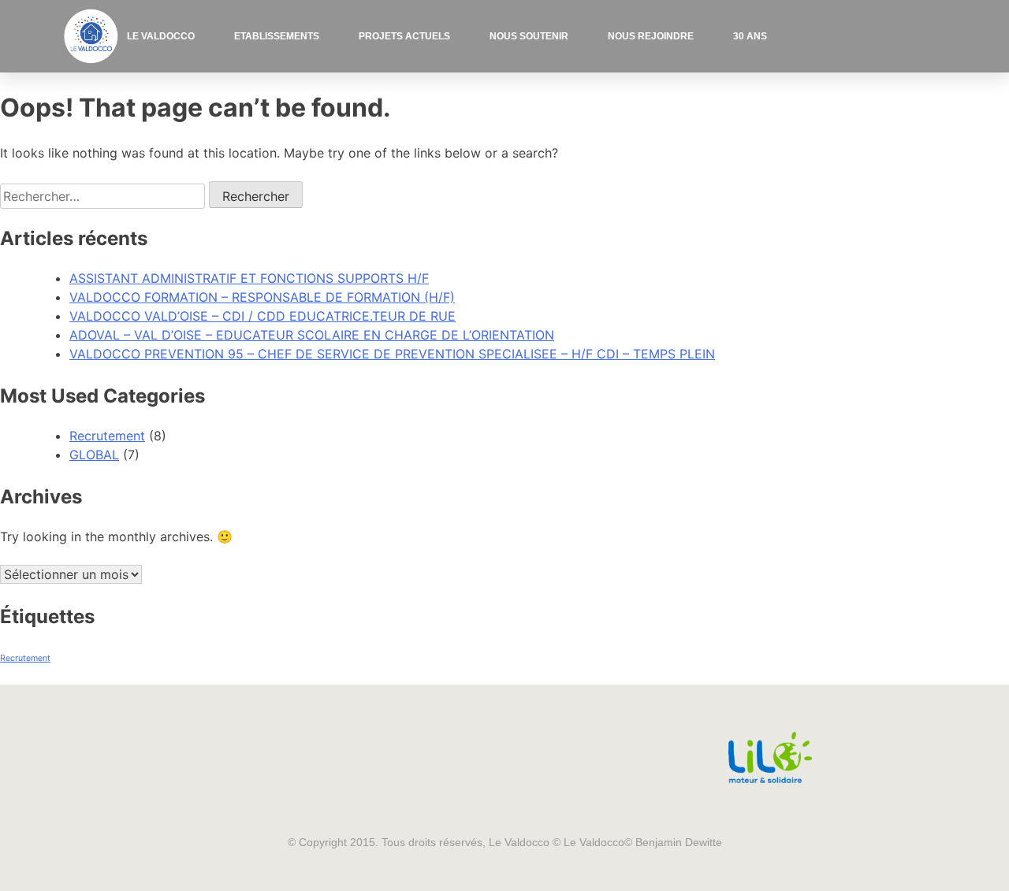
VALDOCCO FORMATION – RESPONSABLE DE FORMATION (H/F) (262, 297)
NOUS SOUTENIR (529, 36)
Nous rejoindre (651, 36)
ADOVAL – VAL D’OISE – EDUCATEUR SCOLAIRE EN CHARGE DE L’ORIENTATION (311, 335)
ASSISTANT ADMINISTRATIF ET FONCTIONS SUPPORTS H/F (249, 278)
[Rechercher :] (104, 196)
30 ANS (750, 36)
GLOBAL (94, 454)
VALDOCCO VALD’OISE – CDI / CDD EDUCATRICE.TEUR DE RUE (262, 316)
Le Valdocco (161, 36)
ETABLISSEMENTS (276, 36)
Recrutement (107, 436)
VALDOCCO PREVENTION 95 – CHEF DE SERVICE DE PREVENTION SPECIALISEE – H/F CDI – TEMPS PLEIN (392, 354)
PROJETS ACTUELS (404, 36)
